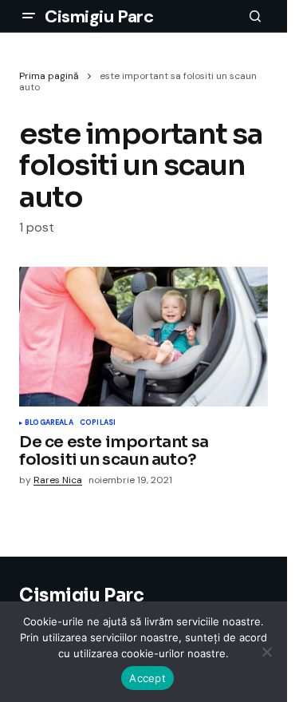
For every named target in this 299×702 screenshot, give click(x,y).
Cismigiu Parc (99, 16)
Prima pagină (49, 75)
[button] (28, 16)
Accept (147, 678)
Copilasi (98, 423)
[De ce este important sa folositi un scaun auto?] (143, 337)
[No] (267, 652)
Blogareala (49, 423)
